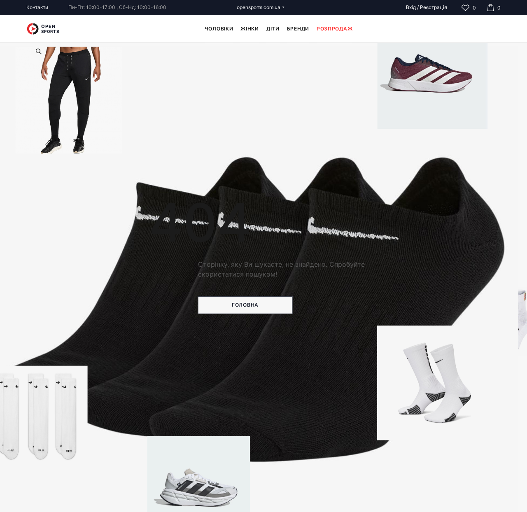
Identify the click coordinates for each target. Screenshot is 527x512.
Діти (273, 29)
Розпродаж (334, 29)
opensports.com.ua (258, 7)
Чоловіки (219, 29)
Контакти (37, 7)
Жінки (249, 29)
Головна (245, 305)
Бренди (298, 29)
